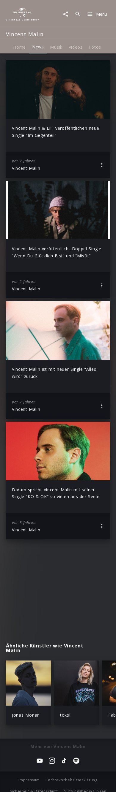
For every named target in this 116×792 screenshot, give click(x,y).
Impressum (29, 780)
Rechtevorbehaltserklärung (72, 780)
